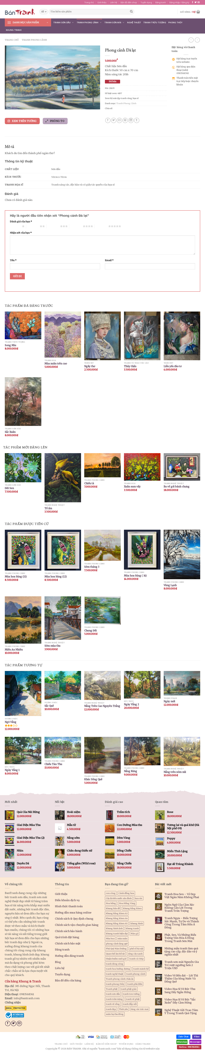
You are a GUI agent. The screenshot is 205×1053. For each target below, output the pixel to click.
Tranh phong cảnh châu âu (119, 979)
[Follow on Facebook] (192, 2)
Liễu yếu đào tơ (173, 366)
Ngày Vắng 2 (131, 704)
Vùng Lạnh (170, 585)
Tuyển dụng (146, 2)
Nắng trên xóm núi (175, 771)
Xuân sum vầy (132, 486)
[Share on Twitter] (113, 120)
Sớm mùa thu (52, 645)
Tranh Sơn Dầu (62, 22)
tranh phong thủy (115, 984)
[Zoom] (9, 105)
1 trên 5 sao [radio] (15, 226)
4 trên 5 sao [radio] (76, 226)
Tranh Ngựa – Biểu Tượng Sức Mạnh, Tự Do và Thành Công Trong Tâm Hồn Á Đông (181, 923)
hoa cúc (138, 898)
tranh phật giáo (129, 989)
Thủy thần (130, 366)
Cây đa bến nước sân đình (119, 898)
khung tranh (132, 928)
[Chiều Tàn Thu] (63, 747)
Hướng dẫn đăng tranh (69, 955)
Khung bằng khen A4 (117, 918)
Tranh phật (112, 989)
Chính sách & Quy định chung (74, 918)
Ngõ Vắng (10, 722)
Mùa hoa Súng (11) (16, 576)
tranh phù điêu (134, 984)
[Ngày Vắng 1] (23, 750)
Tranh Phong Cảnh (87, 22)
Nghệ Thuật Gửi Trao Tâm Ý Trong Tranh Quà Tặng (181, 1012)
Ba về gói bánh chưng (176, 486)
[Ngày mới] (182, 683)
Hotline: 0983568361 (189, 1047)
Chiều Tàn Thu (53, 764)
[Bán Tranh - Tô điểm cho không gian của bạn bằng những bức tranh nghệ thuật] (20, 11)
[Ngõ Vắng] (23, 693)
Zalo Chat (183, 1036)
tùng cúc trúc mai (139, 1009)
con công (110, 893)
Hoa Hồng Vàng (127, 903)
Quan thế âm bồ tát (115, 953)
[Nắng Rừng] (142, 751)
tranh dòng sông (114, 964)
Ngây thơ (89, 366)
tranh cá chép (137, 958)
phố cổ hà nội (136, 948)
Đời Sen (9, 488)
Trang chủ (89, 2)
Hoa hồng (111, 903)
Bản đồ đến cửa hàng (68, 980)
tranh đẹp (111, 1009)
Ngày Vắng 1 (12, 770)
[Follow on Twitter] (196, 2)
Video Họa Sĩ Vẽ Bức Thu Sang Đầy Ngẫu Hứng (179, 990)
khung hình (137, 923)
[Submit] (131, 11)
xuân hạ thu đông (115, 1014)
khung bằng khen (132, 908)
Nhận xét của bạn (21, 232)
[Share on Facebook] (108, 120)
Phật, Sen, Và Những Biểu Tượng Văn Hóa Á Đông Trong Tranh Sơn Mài (180, 937)
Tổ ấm (48, 508)
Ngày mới (169, 701)
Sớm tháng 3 (91, 566)
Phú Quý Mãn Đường (116, 948)
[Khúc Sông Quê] (102, 755)
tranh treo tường (131, 994)
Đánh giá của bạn (21, 221)
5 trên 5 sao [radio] (101, 226)
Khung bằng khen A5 (116, 923)
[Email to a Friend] (119, 120)
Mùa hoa (110, 938)
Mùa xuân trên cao (56, 363)
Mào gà (134, 933)
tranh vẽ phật (133, 999)
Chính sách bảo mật (67, 943)
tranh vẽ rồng (113, 1004)
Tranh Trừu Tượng (154, 22)
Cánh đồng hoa (126, 893)
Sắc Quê (49, 705)
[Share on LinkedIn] (131, 120)
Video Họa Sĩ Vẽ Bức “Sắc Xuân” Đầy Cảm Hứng (180, 1001)
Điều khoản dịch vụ (67, 900)
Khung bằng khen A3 (116, 913)
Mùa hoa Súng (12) (56, 576)
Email (109, 260)
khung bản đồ (113, 908)
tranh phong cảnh (135, 974)
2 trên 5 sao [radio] (33, 226)
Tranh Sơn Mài (112, 22)
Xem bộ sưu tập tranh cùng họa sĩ (122, 98)
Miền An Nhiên (14, 649)
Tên (13, 260)
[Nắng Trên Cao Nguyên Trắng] (102, 685)
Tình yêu (123, 1009)
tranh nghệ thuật (114, 974)
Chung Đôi (90, 630)
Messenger (195, 1042)
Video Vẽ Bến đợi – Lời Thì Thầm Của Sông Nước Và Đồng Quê (181, 978)
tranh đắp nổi (130, 1004)
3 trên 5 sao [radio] (53, 226)
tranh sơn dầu (113, 994)
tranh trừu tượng (114, 999)
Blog (58, 962)
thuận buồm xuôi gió (116, 958)
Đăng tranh (160, 2)
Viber (197, 1036)
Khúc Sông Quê (93, 779)
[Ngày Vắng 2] (142, 684)
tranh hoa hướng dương (118, 968)
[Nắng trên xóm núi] (182, 751)
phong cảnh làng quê (117, 943)
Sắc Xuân (10, 431)
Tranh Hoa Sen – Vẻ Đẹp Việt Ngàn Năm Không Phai (181, 896)
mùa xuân (122, 938)
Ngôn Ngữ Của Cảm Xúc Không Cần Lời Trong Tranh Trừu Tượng (179, 907)
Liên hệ (113, 2)
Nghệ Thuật (134, 22)
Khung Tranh (13, 30)
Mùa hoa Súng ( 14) (135, 575)
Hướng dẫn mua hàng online (73, 912)
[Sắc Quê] (63, 685)
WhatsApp (182, 1042)
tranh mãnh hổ (141, 968)
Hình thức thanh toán (69, 906)
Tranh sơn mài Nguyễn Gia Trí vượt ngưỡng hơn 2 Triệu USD (181, 965)
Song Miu (10, 345)
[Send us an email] (199, 2)
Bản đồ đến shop (129, 2)
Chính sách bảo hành (68, 931)
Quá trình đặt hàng (67, 937)
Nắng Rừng (130, 771)
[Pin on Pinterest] (125, 120)
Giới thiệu (102, 2)
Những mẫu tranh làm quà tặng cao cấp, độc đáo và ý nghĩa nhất (181, 951)
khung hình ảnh (114, 928)
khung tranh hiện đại (117, 933)
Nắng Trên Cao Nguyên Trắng (102, 705)
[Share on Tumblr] (136, 120)
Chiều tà (89, 483)
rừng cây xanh (135, 953)
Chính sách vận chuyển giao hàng (76, 924)
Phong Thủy (175, 22)
